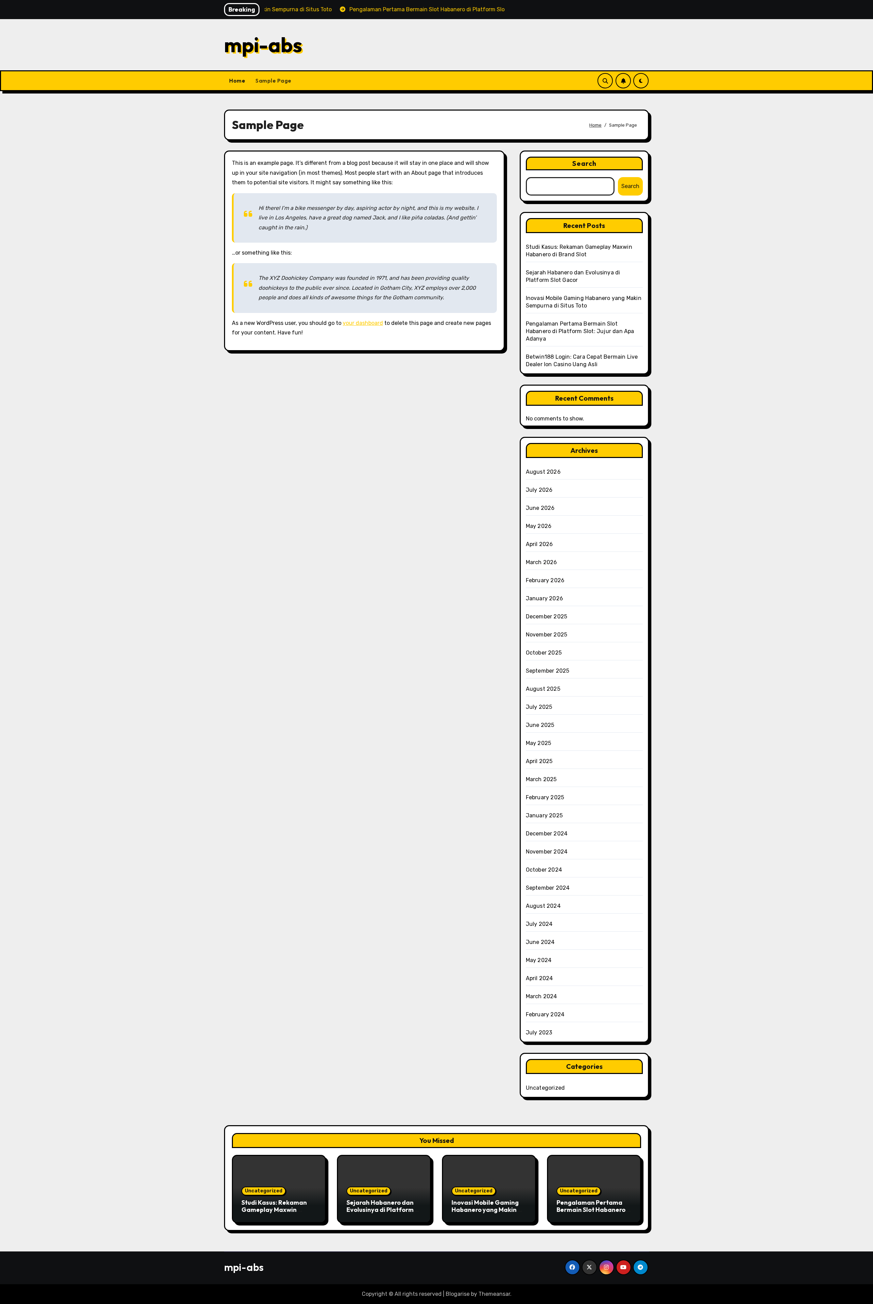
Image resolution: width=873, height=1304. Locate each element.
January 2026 (544, 598)
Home (237, 80)
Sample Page (273, 80)
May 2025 (538, 743)
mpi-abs (263, 45)
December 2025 (546, 616)
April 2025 (539, 761)
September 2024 (548, 888)
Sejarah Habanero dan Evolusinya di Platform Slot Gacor (380, 1210)
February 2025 (545, 797)
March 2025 (541, 779)
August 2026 (543, 472)
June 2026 (540, 508)
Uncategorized (545, 1088)
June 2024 (540, 942)
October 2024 (544, 869)
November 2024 (547, 851)
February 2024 (545, 1014)
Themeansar (494, 1294)
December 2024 (547, 833)
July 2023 (539, 1032)
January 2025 (544, 815)
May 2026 (539, 526)
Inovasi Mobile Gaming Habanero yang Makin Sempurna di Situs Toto (485, 1210)
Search (584, 163)
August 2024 (543, 906)
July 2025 (539, 707)
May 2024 (539, 960)
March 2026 (541, 562)
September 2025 (547, 671)
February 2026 (545, 580)
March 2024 (541, 996)
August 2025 (543, 689)
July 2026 (539, 490)
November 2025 (546, 634)
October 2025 (544, 652)
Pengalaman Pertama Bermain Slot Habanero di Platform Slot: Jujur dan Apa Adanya (580, 331)
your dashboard (363, 323)
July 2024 (539, 924)
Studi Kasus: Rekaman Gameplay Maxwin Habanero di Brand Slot (275, 1210)
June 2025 (540, 725)
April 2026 (539, 544)
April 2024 (539, 978)
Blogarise (458, 1294)
